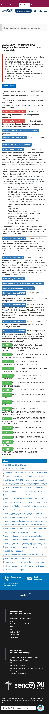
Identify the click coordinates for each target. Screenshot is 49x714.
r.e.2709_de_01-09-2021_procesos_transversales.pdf (25, 476)
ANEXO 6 (6, 394)
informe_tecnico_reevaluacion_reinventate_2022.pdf (24, 566)
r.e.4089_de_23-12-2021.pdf (16, 465)
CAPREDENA (15, 632)
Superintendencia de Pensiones (21, 624)
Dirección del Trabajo (17, 665)
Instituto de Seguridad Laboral (20, 618)
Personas (4, 5)
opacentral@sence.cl (31, 181)
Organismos (24, 5)
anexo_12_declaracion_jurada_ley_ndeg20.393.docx (25, 539)
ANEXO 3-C (7, 376)
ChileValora (14, 637)
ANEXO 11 (7, 432)
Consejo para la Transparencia (20, 671)
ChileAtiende (14, 634)
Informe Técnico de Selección (14, 137)
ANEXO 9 (6, 418)
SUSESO (13, 626)
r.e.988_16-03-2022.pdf (14, 551)
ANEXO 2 (6, 354)
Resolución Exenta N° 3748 (13, 111)
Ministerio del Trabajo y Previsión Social (24, 657)
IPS (11, 621)
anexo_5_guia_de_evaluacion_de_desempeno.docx (24, 513)
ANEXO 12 (7, 437)
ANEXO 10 (7, 428)
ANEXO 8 (6, 409)
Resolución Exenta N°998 (13, 149)
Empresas (13, 5)
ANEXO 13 (7, 442)
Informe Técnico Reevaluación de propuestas (20, 130)
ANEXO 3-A (7, 361)
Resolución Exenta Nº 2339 (13, 121)
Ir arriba (23, 595)
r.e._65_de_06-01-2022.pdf (15, 468)
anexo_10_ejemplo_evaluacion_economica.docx (23, 532)
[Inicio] (7, 10)
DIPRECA (13, 629)
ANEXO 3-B (7, 369)
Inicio (6, 28)
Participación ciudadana (23, 11)
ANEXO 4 (6, 383)
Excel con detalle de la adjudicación (16, 144)
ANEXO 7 (6, 402)
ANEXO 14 (7, 449)
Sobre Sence (35, 5)
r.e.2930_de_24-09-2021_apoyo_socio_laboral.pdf (24, 487)
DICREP (13, 663)
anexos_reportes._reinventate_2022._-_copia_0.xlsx (24, 558)
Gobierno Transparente (18, 673)
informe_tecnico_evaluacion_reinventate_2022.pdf (24, 554)
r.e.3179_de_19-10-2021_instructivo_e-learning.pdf (24, 480)
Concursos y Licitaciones (30, 28)
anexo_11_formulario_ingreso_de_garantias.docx (23, 536)
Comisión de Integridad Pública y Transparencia (26, 668)
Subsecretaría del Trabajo (19, 660)
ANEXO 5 (6, 390)
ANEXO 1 (6, 345)
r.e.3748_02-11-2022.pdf (14, 569)
